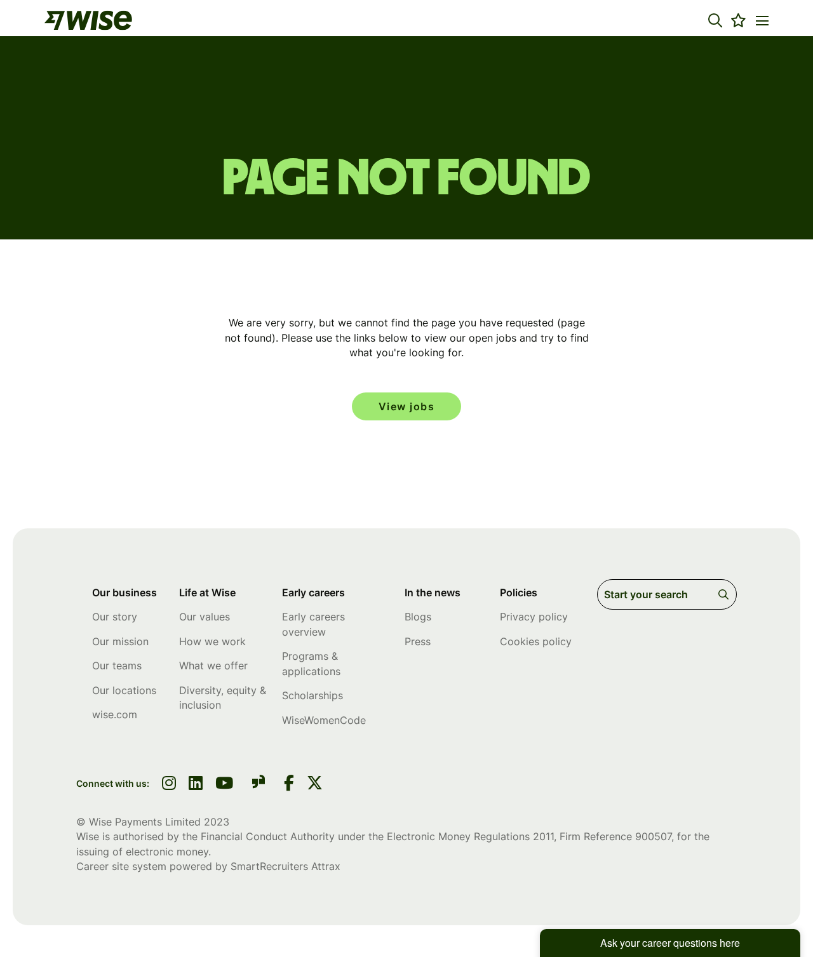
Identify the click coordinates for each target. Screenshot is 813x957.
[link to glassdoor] (258, 784)
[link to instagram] (169, 784)
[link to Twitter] (315, 784)
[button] (715, 20)
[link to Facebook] (289, 784)
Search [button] (726, 594)
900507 (653, 836)
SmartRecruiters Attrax (285, 866)
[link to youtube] (224, 784)
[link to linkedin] (196, 784)
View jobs (407, 406)
